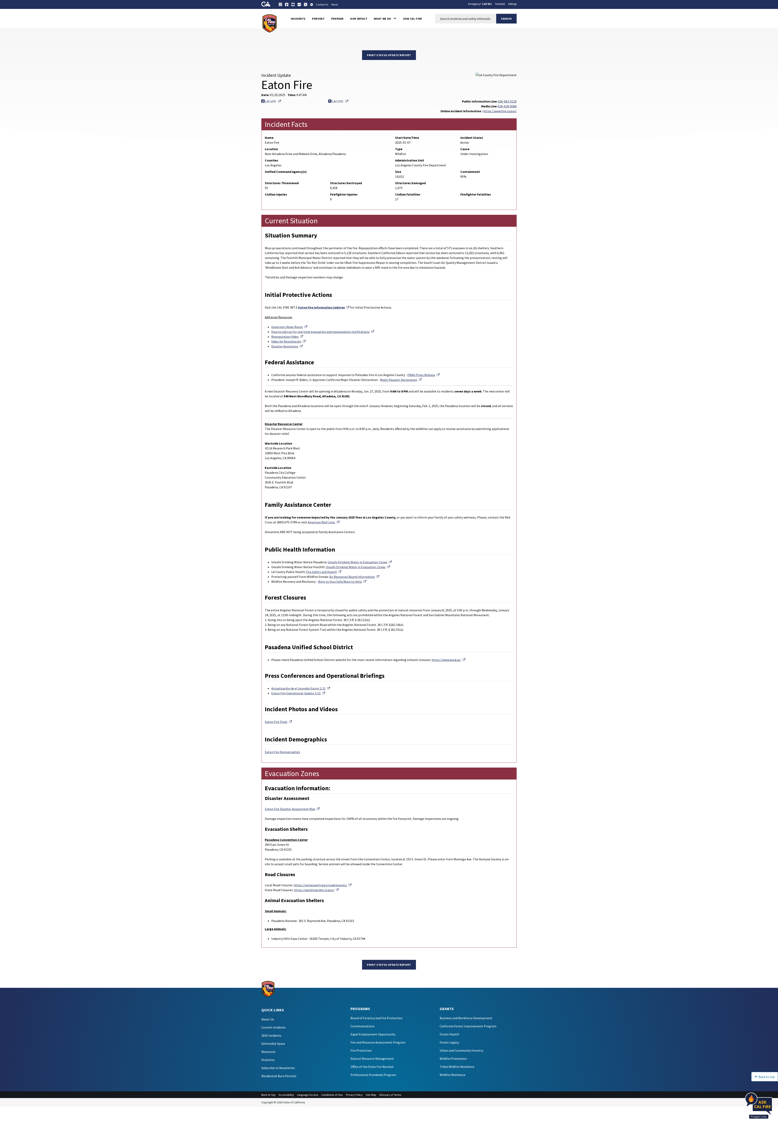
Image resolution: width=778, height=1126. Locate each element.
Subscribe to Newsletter (278, 1068)
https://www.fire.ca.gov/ (500, 111)
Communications (362, 1026)
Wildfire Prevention (453, 1058)
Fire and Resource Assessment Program (378, 1042)
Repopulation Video (287, 337)
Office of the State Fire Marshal (372, 1067)
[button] (385, 18)
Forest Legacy (449, 1042)
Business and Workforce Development (466, 1018)
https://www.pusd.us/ (448, 660)
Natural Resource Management (372, 1058)
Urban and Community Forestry (461, 1050)
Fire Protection (361, 1050)
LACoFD (273, 101)
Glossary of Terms (390, 1095)
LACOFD (339, 101)
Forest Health (449, 1034)
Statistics (268, 1060)
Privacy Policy (354, 1095)
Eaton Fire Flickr (278, 722)
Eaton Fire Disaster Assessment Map (292, 809)
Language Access (307, 1095)
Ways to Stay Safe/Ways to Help (342, 582)
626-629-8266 (507, 106)
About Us (267, 1019)
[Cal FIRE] (269, 23)
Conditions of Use (332, 1095)
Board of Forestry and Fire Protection (376, 1018)
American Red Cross (324, 522)
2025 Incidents (271, 1035)
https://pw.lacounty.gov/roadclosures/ (323, 885)
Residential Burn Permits (278, 1076)
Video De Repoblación (288, 341)
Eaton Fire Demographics (282, 752)
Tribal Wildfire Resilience (457, 1067)
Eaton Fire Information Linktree (323, 307)
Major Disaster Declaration (401, 380)
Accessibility (286, 1095)
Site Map (371, 1095)
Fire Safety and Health (323, 572)
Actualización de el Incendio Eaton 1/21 (300, 688)
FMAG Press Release (423, 375)
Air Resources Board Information (354, 577)
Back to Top (268, 1095)
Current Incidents (273, 1027)
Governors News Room (289, 327)
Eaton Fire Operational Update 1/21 (298, 693)
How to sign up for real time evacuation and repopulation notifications (322, 332)
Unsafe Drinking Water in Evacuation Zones (360, 562)
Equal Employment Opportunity (373, 1034)
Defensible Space (273, 1044)
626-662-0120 (507, 101)
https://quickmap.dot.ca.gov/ (316, 890)
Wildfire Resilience (452, 1075)
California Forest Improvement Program (468, 1026)
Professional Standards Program (373, 1075)
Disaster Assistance (287, 346)
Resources (268, 1052)
